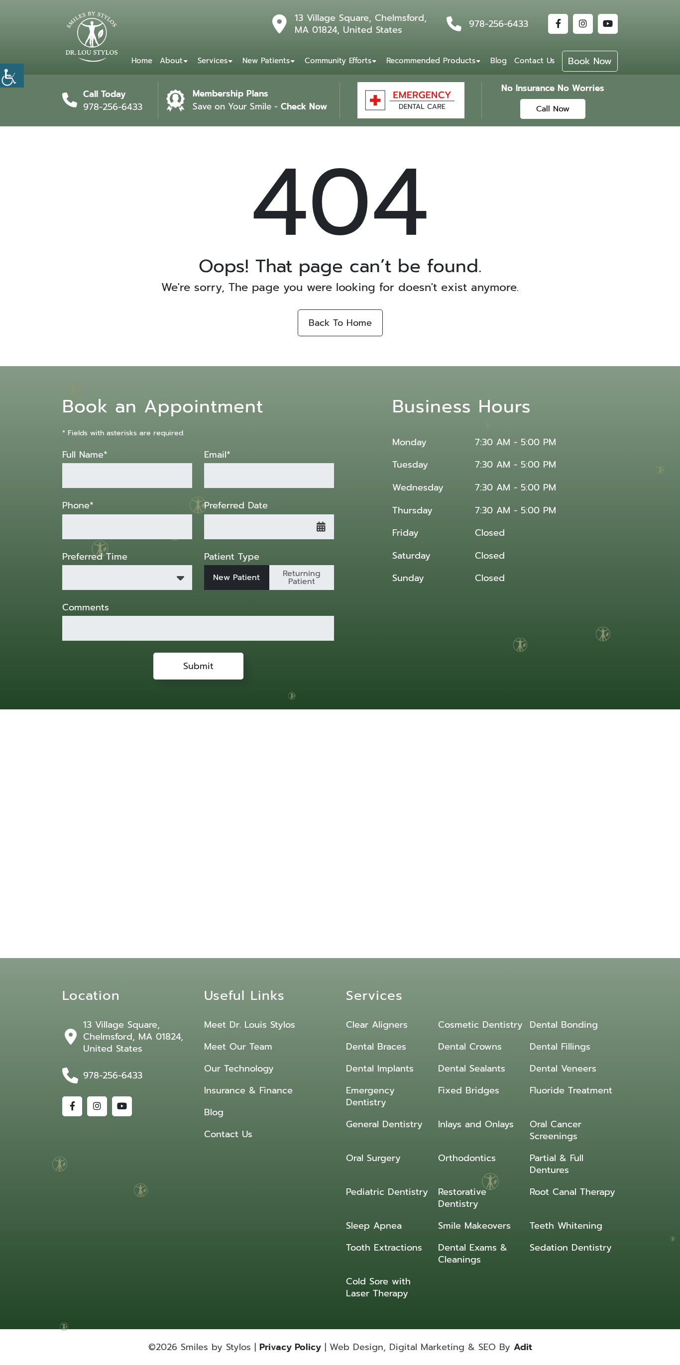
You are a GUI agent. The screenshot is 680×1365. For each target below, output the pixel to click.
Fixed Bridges (468, 1090)
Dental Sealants (471, 1068)
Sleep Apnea (374, 1226)
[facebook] (558, 24)
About (171, 60)
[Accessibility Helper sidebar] (12, 76)
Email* (217, 455)
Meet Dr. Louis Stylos (249, 1025)
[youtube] (608, 24)
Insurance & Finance (248, 1090)
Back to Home (340, 323)
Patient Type (231, 557)
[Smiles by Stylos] (92, 37)
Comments (85, 607)
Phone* (78, 505)
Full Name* (85, 455)
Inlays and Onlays (476, 1124)
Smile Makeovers (474, 1226)
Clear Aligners (377, 1025)
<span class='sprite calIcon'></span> (321, 527)
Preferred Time (94, 557)
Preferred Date (236, 505)
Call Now (552, 109)
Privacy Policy (290, 1347)
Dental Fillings (560, 1047)
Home (141, 60)
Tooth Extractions (384, 1248)
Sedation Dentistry (571, 1248)
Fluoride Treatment (571, 1090)
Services (212, 60)
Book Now (590, 61)
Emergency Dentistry (370, 1096)
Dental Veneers (563, 1068)
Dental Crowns (470, 1047)
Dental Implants (380, 1068)
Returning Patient (302, 577)
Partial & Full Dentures (556, 1164)
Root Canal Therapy (572, 1192)
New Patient (236, 578)
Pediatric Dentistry (387, 1192)
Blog (498, 60)
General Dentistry (384, 1124)
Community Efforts (338, 60)
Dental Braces (376, 1047)
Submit (198, 666)
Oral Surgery (373, 1158)
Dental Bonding (564, 1025)
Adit (523, 1347)
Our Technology (239, 1068)
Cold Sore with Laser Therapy (378, 1287)
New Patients (266, 60)
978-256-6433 (498, 24)
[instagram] (583, 24)
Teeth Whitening (566, 1226)
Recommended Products (430, 60)
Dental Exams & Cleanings (472, 1254)
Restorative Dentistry (462, 1198)
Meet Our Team (238, 1047)
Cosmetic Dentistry (480, 1025)
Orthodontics (467, 1158)
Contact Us (534, 60)
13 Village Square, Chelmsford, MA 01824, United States (361, 24)
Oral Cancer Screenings (555, 1130)
